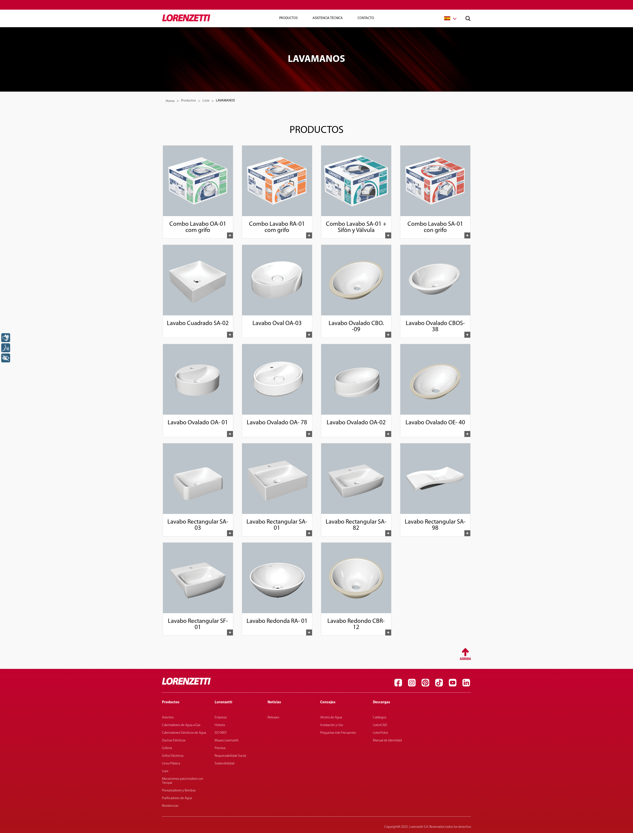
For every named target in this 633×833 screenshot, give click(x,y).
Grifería (167, 748)
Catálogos (379, 717)
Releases (273, 717)
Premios (220, 748)
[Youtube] (452, 682)
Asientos (168, 717)
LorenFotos (380, 733)
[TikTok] (439, 682)
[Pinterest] (425, 682)
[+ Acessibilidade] (5, 357)
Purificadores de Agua (177, 798)
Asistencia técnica (328, 18)
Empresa (220, 717)
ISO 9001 (221, 733)
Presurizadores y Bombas (179, 790)
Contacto (366, 18)
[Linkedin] (466, 682)
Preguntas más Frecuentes (338, 733)
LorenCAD (380, 725)
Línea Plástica (171, 763)
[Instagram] (412, 682)
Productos (188, 100)
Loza (206, 100)
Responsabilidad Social (230, 756)
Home (170, 101)
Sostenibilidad (224, 763)
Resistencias (170, 806)
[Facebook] (398, 682)
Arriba (465, 659)
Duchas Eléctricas (173, 740)
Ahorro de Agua (331, 717)
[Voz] (5, 347)
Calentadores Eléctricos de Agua (184, 733)
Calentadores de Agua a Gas (181, 725)
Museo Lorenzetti (226, 740)
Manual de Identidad (387, 740)
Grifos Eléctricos (172, 756)
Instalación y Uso (331, 725)
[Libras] (5, 337)
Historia (220, 725)
